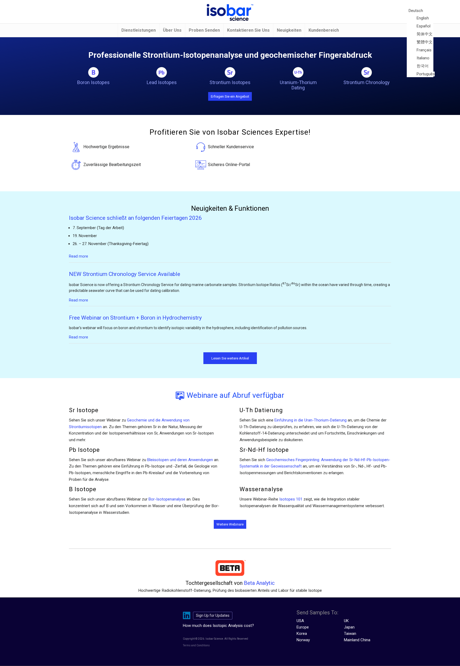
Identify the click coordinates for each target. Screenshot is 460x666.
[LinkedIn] (188, 616)
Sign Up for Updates (212, 615)
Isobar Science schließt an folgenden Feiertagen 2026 (135, 218)
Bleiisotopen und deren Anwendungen (180, 459)
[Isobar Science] (230, 12)
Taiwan (350, 633)
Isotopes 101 (290, 499)
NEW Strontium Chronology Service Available (124, 274)
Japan (349, 627)
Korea (302, 633)
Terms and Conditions (196, 645)
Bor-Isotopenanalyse (167, 499)
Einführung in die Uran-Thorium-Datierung (310, 420)
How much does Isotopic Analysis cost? (218, 625)
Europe (303, 627)
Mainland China (357, 640)
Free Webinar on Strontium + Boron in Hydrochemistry (135, 318)
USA (300, 620)
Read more (78, 256)
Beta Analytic (259, 583)
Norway (303, 640)
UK (346, 620)
